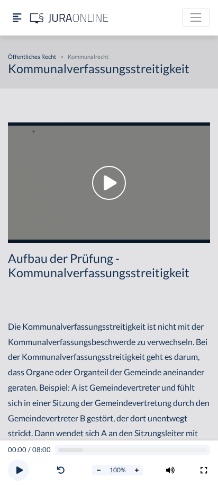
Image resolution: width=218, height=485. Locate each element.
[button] (63, 470)
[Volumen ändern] (170, 470)
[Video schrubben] (132, 450)
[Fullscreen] (203, 470)
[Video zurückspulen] (60, 470)
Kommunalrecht (88, 56)
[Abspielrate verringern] (98, 470)
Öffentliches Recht (32, 56)
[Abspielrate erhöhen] (136, 470)
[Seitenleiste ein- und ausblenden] (16, 17)
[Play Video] (109, 182)
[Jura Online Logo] (69, 17)
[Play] (18, 470)
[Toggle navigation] (196, 17)
